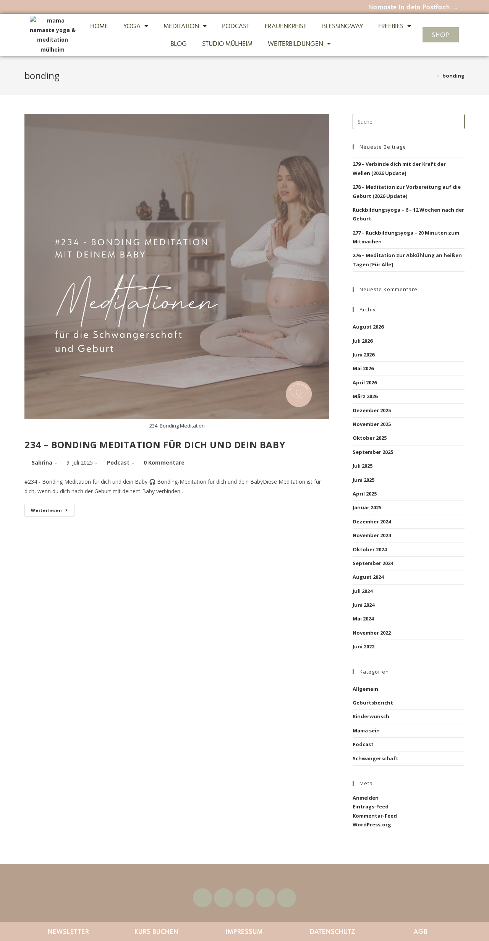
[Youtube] (223, 897)
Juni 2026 (363, 354)
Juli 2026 (362, 340)
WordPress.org (372, 824)
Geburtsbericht (373, 702)
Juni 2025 (363, 479)
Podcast (235, 26)
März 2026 (365, 396)
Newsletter (68, 931)
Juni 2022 (363, 646)
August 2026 (368, 326)
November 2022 (372, 632)
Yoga (132, 26)
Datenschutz (332, 931)
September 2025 (373, 452)
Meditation (181, 26)
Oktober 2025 (370, 437)
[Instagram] (244, 897)
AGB (420, 931)
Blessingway (342, 26)
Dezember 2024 (372, 521)
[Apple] (286, 897)
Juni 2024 (363, 604)
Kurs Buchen (156, 931)
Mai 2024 (363, 618)
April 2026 (365, 382)
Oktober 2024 (370, 549)
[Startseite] (433, 75)
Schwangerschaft (375, 758)
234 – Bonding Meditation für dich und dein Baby (154, 444)
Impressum (244, 931)
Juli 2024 (362, 591)
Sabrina (42, 462)
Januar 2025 (367, 507)
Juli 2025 (362, 465)
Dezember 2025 (372, 410)
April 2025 (365, 493)
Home (99, 26)
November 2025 (372, 424)
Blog (178, 43)
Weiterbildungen (295, 43)
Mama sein (366, 730)
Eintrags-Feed (371, 806)
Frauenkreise (286, 26)
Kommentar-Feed (375, 815)
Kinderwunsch (371, 716)
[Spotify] (265, 897)
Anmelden (366, 797)
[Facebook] (202, 897)
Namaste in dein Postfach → (413, 7)
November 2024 (372, 535)
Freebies (390, 26)
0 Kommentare (164, 462)
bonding (453, 75)
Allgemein (365, 688)
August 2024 (368, 576)
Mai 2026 (363, 368)
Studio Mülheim (227, 43)
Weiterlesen (52, 508)
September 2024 (373, 563)
